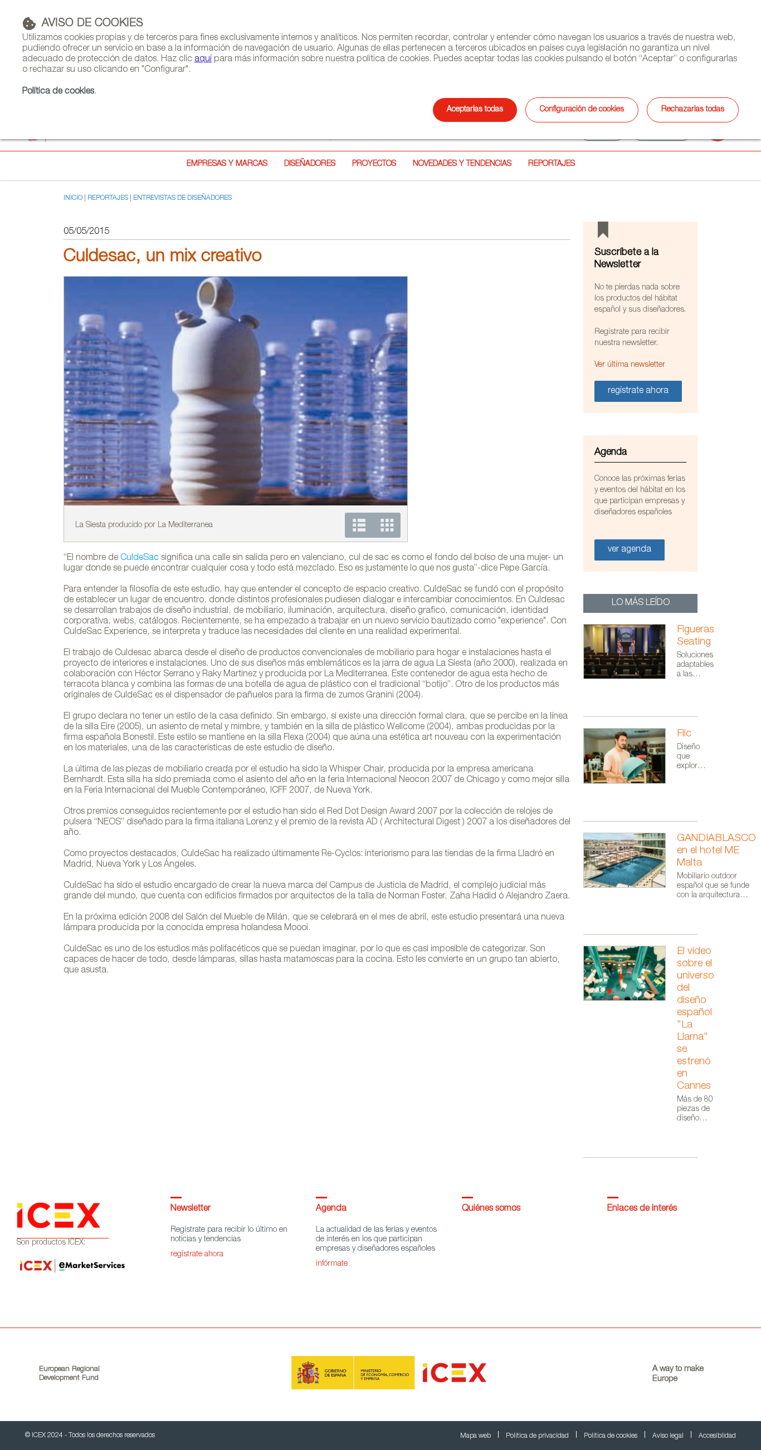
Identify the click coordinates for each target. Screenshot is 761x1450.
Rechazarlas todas (692, 110)
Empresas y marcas (227, 164)
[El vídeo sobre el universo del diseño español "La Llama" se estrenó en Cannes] (630, 999)
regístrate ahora (196, 1255)
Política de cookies (58, 91)
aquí (203, 59)
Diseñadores (309, 164)
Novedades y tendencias (462, 164)
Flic (684, 734)
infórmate (332, 1264)
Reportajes (551, 164)
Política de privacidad (538, 1436)
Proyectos (374, 164)
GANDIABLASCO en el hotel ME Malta (716, 851)
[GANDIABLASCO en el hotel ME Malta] (630, 886)
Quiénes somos (491, 1209)
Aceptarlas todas (475, 110)
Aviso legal (668, 1436)
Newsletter (190, 1209)
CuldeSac (139, 558)
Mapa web (476, 1436)
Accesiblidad (717, 1436)
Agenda (331, 1209)
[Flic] (630, 782)
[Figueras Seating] (630, 677)
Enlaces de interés (642, 1209)
